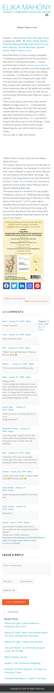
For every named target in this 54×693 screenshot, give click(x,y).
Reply (28, 321)
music (46, 37)
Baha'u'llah (27, 44)
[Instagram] (29, 285)
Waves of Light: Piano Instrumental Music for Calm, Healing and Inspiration (26, 634)
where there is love (20, 50)
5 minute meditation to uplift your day (25, 678)
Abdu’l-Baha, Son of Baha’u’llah (22, 181)
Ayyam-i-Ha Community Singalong (22, 663)
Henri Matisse (10, 47)
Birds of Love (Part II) (15, 298)
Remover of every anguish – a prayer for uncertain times (26, 671)
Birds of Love (41, 44)
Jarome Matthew (26, 47)
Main (29, 37)
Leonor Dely (7, 407)
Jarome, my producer (36, 65)
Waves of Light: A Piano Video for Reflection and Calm (22, 625)
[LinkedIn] (22, 285)
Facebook (13, 611)
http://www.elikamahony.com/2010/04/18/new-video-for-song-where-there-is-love (24, 539)
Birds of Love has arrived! (36, 301)
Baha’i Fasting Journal (16, 656)
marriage (37, 37)
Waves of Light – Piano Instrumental (23, 641)
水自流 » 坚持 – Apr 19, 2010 (44, 325)
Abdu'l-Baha (32, 40)
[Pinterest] (37, 285)
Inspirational (19, 37)
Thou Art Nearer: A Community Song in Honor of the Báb (25, 649)
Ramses (5, 363)
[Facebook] (6, 285)
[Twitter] (14, 285)
